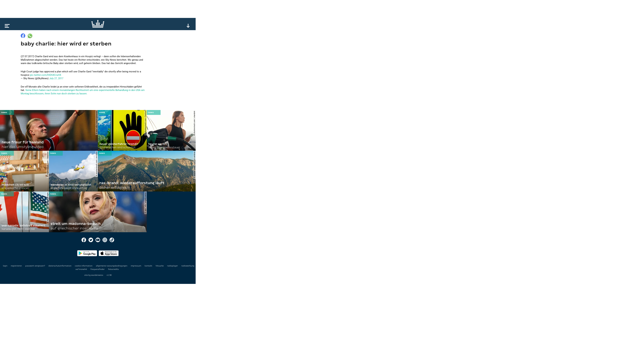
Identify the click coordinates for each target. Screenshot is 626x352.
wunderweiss (97, 275)
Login (5, 266)
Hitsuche (160, 266)
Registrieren (16, 266)
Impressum (136, 266)
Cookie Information (84, 266)
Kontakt (149, 266)
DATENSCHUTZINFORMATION (60, 266)
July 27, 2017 (56, 78)
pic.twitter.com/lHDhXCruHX (45, 74)
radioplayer (172, 266)
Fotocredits (113, 269)
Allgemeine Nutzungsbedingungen (112, 266)
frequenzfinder (97, 269)
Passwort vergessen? (35, 266)
